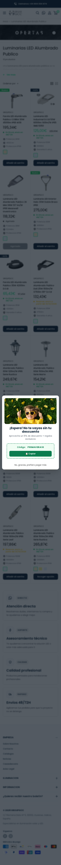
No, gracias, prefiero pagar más (30, 465)
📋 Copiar (30, 453)
